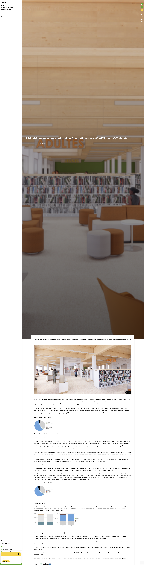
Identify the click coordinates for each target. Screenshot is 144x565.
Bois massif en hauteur (7, 549)
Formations (3, 16)
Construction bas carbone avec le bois (10, 546)
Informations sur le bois (6, 9)
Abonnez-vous (5, 561)
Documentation (4, 11)
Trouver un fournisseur (5, 543)
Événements (3, 14)
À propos (3, 5)
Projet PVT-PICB (31, 143)
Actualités (3, 542)
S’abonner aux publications (8, 551)
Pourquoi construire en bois (7, 7)
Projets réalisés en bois (6, 13)
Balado (2, 540)
